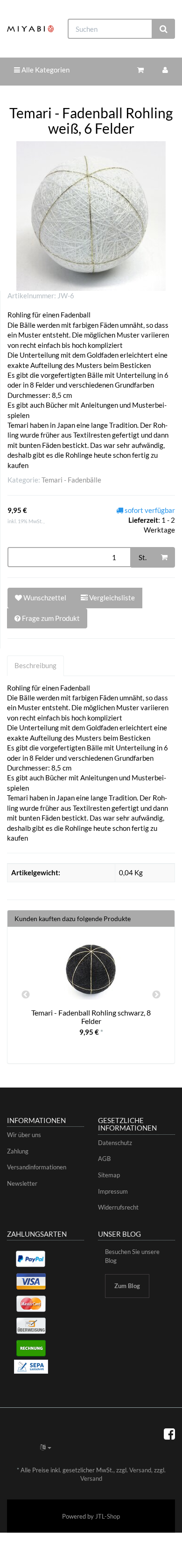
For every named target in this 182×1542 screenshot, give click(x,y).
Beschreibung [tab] (35, 665)
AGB (104, 1158)
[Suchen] (164, 28)
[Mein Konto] (165, 70)
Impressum (113, 1191)
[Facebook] (169, 1433)
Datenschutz (115, 1142)
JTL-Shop (107, 1516)
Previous (25, 995)
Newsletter (22, 1183)
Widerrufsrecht (118, 1207)
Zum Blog (127, 1286)
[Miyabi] (30, 28)
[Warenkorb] (140, 70)
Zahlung (17, 1151)
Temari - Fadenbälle (71, 480)
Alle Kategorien (45, 69)
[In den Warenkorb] (164, 557)
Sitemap (109, 1175)
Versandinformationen (36, 1167)
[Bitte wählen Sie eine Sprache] (45, 1447)
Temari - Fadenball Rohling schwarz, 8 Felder (91, 1016)
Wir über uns (24, 1134)
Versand (140, 1470)
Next (156, 995)
